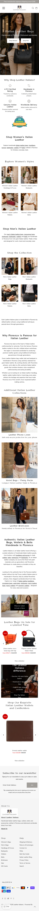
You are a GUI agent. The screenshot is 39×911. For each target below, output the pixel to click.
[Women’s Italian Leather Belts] (29, 201)
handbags (32, 145)
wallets (16, 148)
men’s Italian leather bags (15, 234)
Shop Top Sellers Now (19, 696)
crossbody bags (7, 583)
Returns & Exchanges (26, 845)
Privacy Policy (24, 860)
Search (22, 866)
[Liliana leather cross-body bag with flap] (10, 638)
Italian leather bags (22, 145)
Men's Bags (5, 845)
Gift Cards (4, 866)
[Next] (35, 643)
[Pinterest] (11, 898)
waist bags (16, 583)
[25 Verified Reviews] (19, 131)
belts (23, 148)
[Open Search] (33, 8)
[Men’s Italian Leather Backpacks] (29, 266)
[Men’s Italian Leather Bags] (10, 266)
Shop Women (13, 40)
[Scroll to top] (35, 907)
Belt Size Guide (24, 854)
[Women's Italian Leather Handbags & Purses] (10, 174)
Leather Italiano (19, 905)
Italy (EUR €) (6, 882)
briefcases (5, 237)
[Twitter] (8, 898)
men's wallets (10, 586)
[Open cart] (36, 8)
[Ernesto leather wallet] (19, 731)
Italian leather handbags (26, 581)
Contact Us (23, 848)
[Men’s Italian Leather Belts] (29, 292)
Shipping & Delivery (26, 842)
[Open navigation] (5, 8)
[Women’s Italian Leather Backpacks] (29, 174)
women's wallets (23, 586)
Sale (2, 863)
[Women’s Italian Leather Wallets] (10, 201)
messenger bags (29, 234)
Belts (2, 857)
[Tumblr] (14, 898)
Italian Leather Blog (26, 857)
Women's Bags (6, 842)
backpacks (10, 148)
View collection (19, 661)
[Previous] (3, 643)
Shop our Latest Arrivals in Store (19, 607)
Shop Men (26, 40)
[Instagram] (5, 898)
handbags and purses (23, 555)
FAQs (21, 851)
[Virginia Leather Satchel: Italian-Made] (28, 638)
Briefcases (4, 860)
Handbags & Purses (7, 848)
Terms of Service (25, 863)
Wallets (3, 854)
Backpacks (4, 851)
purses (4, 148)
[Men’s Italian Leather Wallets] (10, 292)
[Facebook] (2, 898)
